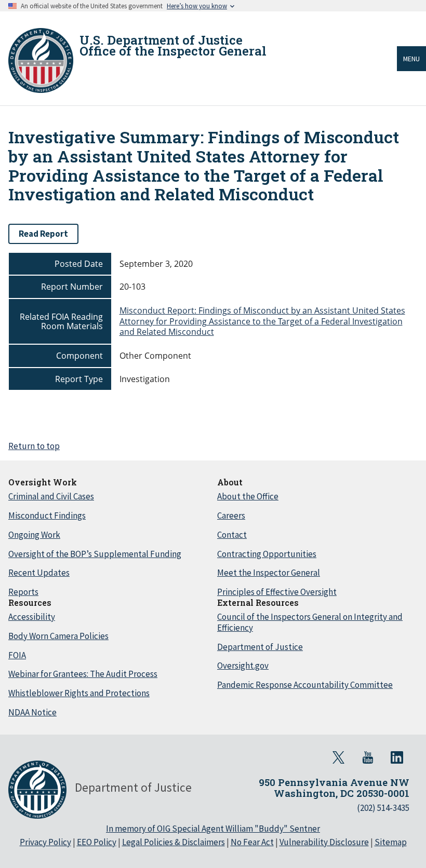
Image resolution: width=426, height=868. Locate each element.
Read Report (43, 233)
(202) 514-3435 (383, 807)
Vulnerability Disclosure (324, 842)
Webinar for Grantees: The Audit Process (82, 674)
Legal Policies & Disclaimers (173, 842)
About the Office (247, 496)
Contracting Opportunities (266, 554)
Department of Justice (260, 647)
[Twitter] (338, 757)
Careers (231, 515)
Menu (411, 58)
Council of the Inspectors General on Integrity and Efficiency (310, 622)
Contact (232, 534)
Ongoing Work (34, 534)
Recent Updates (39, 572)
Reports (23, 592)
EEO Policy (96, 842)
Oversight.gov (243, 665)
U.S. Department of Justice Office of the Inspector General (173, 46)
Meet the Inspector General (268, 572)
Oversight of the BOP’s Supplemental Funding (94, 554)
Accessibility (31, 616)
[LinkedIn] (396, 757)
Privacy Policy (45, 842)
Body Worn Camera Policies (58, 636)
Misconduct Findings (47, 515)
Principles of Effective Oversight (277, 592)
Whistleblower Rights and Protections (79, 693)
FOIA (17, 655)
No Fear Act (252, 842)
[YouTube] (367, 757)
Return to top (34, 446)
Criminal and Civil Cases (51, 496)
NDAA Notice (32, 712)
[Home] (40, 60)
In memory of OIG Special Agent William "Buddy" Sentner (213, 828)
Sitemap (391, 842)
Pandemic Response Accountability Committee (305, 684)
